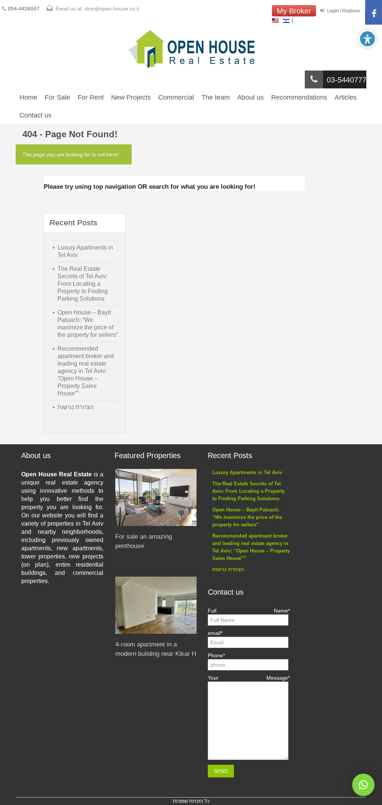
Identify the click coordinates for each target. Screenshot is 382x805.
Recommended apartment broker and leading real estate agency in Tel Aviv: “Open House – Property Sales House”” (85, 371)
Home (28, 97)
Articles (346, 97)
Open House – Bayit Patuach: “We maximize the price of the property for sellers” (247, 517)
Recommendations (299, 97)
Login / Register (343, 10)
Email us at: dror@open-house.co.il (97, 9)
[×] (363, 785)
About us (250, 97)
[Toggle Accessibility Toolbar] (367, 39)
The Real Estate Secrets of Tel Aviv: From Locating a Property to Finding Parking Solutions (82, 284)
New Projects (131, 97)
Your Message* (249, 678)
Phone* (216, 655)
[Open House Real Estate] (191, 49)
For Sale (57, 97)
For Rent (91, 97)
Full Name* (249, 611)
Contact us (35, 115)
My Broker (294, 11)
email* (215, 633)
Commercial (176, 97)
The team (215, 97)
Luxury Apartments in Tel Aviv (247, 472)
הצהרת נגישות (75, 407)
